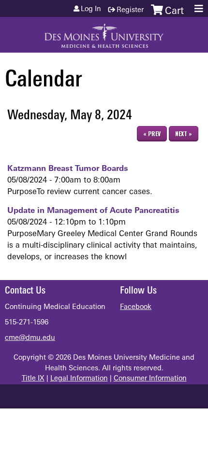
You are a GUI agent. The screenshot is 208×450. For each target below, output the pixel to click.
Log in (91, 9)
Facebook (135, 307)
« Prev (152, 133)
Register (130, 10)
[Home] (104, 32)
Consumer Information (150, 378)
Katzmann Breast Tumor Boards (67, 169)
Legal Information (79, 378)
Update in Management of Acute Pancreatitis (93, 211)
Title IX (33, 378)
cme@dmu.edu (30, 338)
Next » (183, 133)
